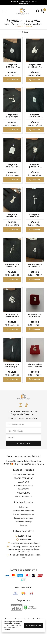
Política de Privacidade (23, 511)
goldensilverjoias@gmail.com (25, 543)
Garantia (23, 525)
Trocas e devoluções (23, 518)
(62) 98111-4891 (25, 536)
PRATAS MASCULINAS (23, 474)
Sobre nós (23, 507)
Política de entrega (23, 521)
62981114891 (25, 539)
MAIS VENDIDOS (23, 496)
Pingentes (16, 24)
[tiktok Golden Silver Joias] (26, 405)
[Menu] (5, 11)
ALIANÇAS (23, 482)
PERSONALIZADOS (23, 485)
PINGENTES (23, 489)
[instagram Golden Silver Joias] (21, 405)
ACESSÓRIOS (23, 493)
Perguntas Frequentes (23, 514)
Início (6, 24)
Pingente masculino (32, 24)
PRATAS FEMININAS (23, 478)
